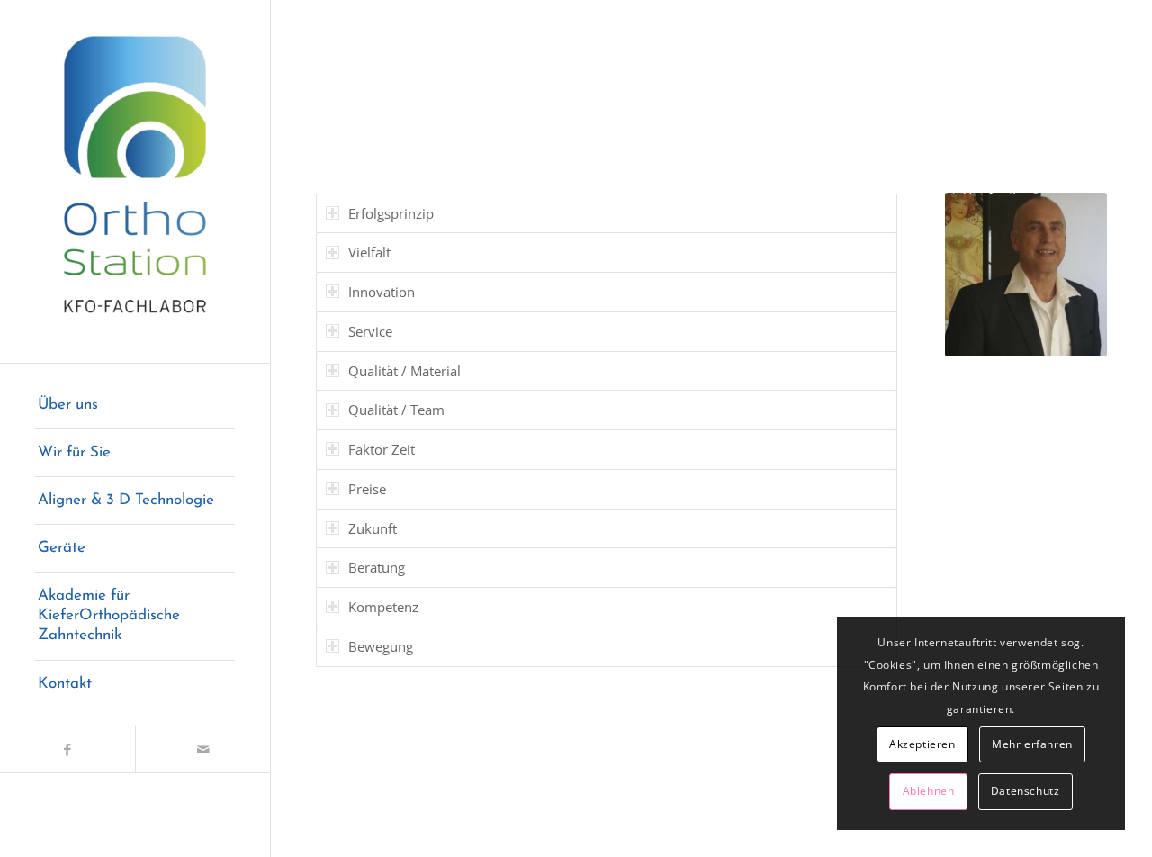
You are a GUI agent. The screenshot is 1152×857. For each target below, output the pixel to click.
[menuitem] (135, 405)
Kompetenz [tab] (383, 607)
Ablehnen (929, 790)
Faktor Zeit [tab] (381, 449)
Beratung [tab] (376, 567)
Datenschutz (1025, 790)
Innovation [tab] (381, 292)
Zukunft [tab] (372, 528)
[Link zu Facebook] (67, 749)
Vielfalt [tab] (369, 252)
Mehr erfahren (1032, 744)
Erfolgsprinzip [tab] (391, 213)
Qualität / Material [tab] (404, 371)
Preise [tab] (367, 489)
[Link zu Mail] (202, 749)
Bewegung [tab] (380, 646)
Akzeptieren (922, 744)
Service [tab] (370, 331)
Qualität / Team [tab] (396, 410)
